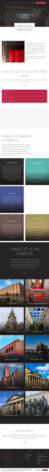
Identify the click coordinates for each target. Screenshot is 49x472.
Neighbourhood (11, 162)
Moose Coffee (12, 221)
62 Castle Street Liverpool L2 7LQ (28, 456)
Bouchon (12, 193)
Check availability (24, 32)
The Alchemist (37, 218)
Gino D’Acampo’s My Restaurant (37, 163)
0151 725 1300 (17, 438)
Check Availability (41, 2)
